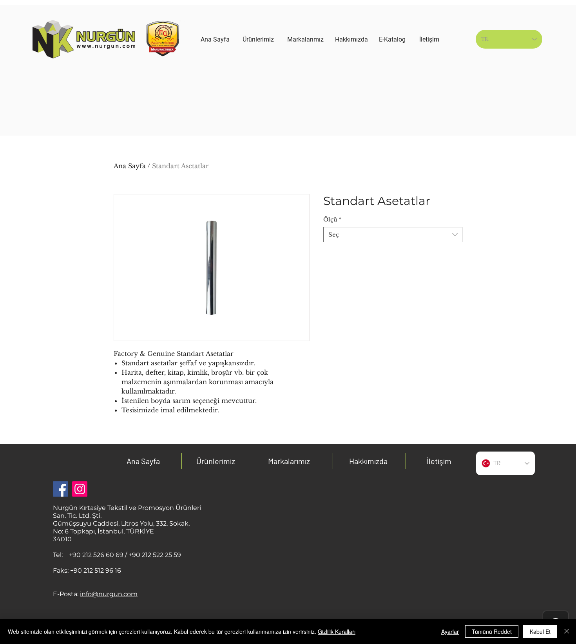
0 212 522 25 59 (158, 555)
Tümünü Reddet (492, 631)
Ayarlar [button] (450, 631)
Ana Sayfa (130, 166)
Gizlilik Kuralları (336, 631)
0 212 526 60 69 (99, 555)
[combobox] (392, 234)
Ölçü (332, 219)
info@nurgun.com (109, 594)
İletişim (439, 461)
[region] (258, 87)
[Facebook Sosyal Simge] (60, 489)
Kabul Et (540, 631)
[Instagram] (79, 489)
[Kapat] (566, 631)
